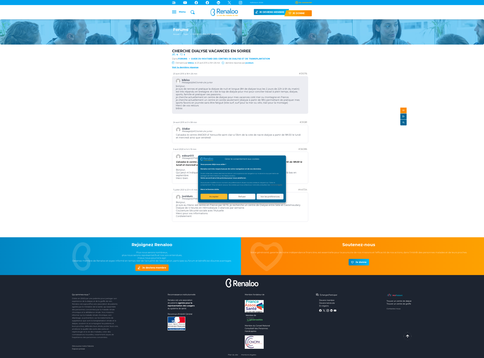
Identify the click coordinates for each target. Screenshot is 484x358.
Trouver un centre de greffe (399, 304)
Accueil (176, 34)
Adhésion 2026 (256, 2)
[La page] (196, 2)
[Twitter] (229, 2)
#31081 (303, 122)
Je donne (361, 262)
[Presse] (173, 2)
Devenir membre (326, 300)
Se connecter (305, 2)
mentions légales (276, 185)
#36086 (302, 149)
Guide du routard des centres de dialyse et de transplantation (230, 59)
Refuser (242, 196)
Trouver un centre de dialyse (399, 301)
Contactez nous (393, 308)
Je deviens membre (154, 267)
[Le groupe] (207, 2)
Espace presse (78, 349)
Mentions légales (248, 355)
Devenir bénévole (327, 303)
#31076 (303, 73)
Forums (182, 59)
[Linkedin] (218, 2)
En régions (324, 306)
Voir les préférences (270, 196)
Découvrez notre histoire (83, 346)
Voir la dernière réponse (185, 67)
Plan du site (233, 355)
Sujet (186, 34)
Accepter (213, 196)
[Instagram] (240, 2)
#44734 (302, 189)
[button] (403, 110)
